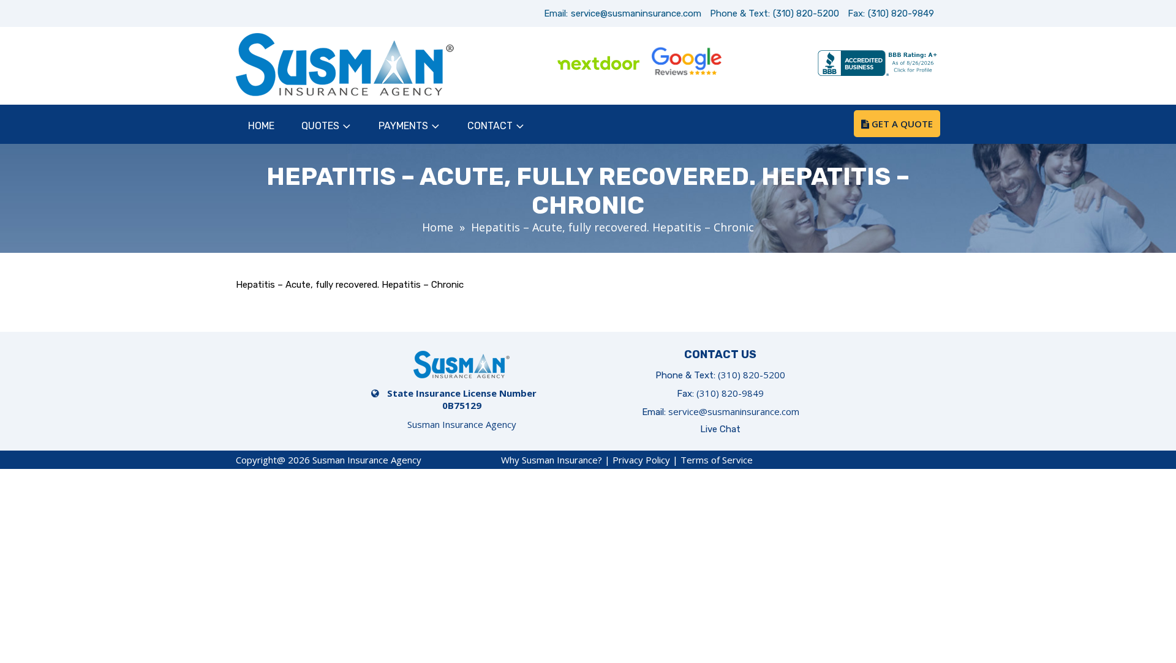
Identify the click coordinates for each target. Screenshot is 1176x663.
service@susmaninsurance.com (636, 13)
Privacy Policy (641, 460)
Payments (403, 126)
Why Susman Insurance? (551, 460)
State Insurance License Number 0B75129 (462, 399)
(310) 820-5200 (806, 13)
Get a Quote (901, 124)
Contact (490, 126)
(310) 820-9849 (901, 13)
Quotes (320, 126)
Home (261, 126)
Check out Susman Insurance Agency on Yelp (773, 64)
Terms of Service (716, 460)
